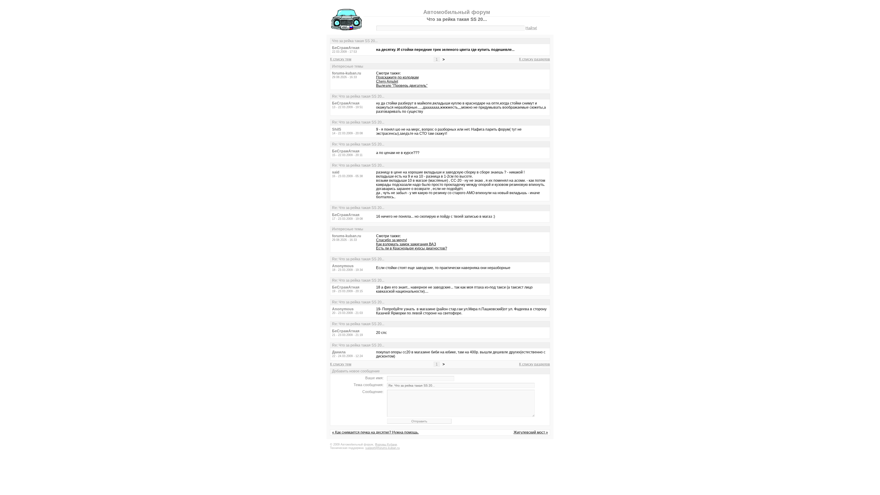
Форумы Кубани (386, 444)
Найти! (531, 28)
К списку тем (340, 59)
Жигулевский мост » (531, 432)
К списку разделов (534, 59)
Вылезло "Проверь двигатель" (402, 86)
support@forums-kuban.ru (382, 448)
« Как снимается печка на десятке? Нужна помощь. (375, 432)
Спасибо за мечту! (391, 240)
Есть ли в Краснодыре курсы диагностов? (411, 248)
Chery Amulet (387, 81)
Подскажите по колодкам (397, 77)
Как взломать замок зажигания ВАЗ (406, 244)
